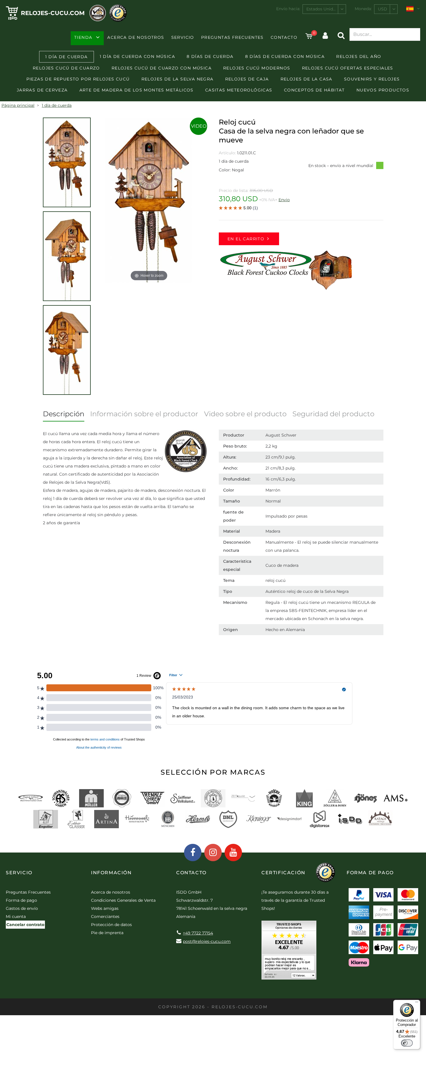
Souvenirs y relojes (372, 79)
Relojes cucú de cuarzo (66, 68)
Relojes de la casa (306, 79)
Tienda (83, 37)
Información (111, 872)
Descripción (63, 414)
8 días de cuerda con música (285, 56)
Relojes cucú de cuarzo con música (162, 68)
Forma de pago (21, 900)
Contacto (284, 37)
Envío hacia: (288, 8)
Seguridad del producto (333, 414)
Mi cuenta (16, 916)
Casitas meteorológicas (238, 90)
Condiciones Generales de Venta (123, 900)
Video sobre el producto (245, 414)
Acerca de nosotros (135, 37)
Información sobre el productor (144, 414)
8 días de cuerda (210, 56)
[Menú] (416, 1003)
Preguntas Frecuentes (232, 37)
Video (198, 126)
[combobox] (324, 9)
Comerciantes (105, 916)
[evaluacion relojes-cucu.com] (288, 952)
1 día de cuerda (66, 56)
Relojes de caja (247, 79)
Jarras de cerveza (42, 90)
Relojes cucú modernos (256, 68)
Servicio (182, 37)
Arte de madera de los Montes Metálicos (136, 90)
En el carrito (245, 238)
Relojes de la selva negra (177, 79)
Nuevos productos (382, 90)
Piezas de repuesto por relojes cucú (78, 79)
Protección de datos (111, 924)
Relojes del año (358, 56)
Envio (284, 199)
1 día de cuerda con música (137, 56)
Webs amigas (105, 908)
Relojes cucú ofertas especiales (347, 68)
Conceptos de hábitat (314, 90)
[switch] (407, 1043)
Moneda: (363, 8)
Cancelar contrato (25, 924)
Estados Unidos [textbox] (322, 9)
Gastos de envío (22, 908)
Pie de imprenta (107, 932)
